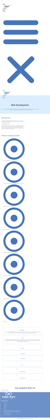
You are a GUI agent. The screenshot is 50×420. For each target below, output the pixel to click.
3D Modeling (6, 93)
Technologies (4, 8)
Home (4, 3)
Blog (3, 10)
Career (4, 9)
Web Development (6, 6)
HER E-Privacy (5, 95)
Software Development (7, 92)
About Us (4, 90)
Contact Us (4, 11)
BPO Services (6, 94)
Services (4, 4)
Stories (4, 97)
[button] (21, 50)
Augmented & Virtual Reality (7, 5)
